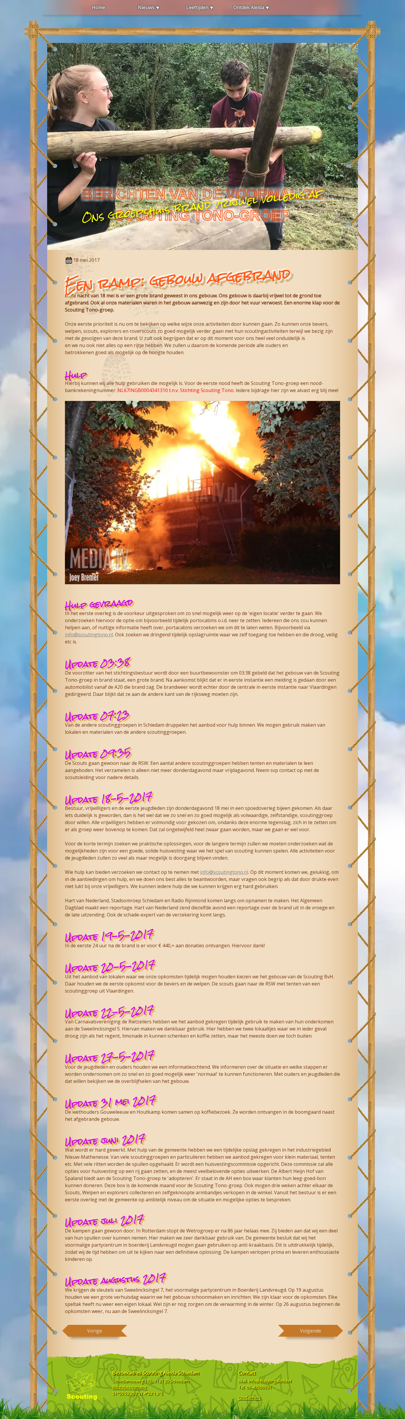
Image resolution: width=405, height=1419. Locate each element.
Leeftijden (197, 7)
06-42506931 (259, 1387)
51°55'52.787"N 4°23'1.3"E (137, 1393)
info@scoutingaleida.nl (269, 1381)
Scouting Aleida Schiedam (171, 1373)
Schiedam (179, 1381)
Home (98, 7)
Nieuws (146, 7)
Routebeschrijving (129, 1387)
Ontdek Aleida (248, 7)
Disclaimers (249, 1397)
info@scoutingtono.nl (89, 634)
